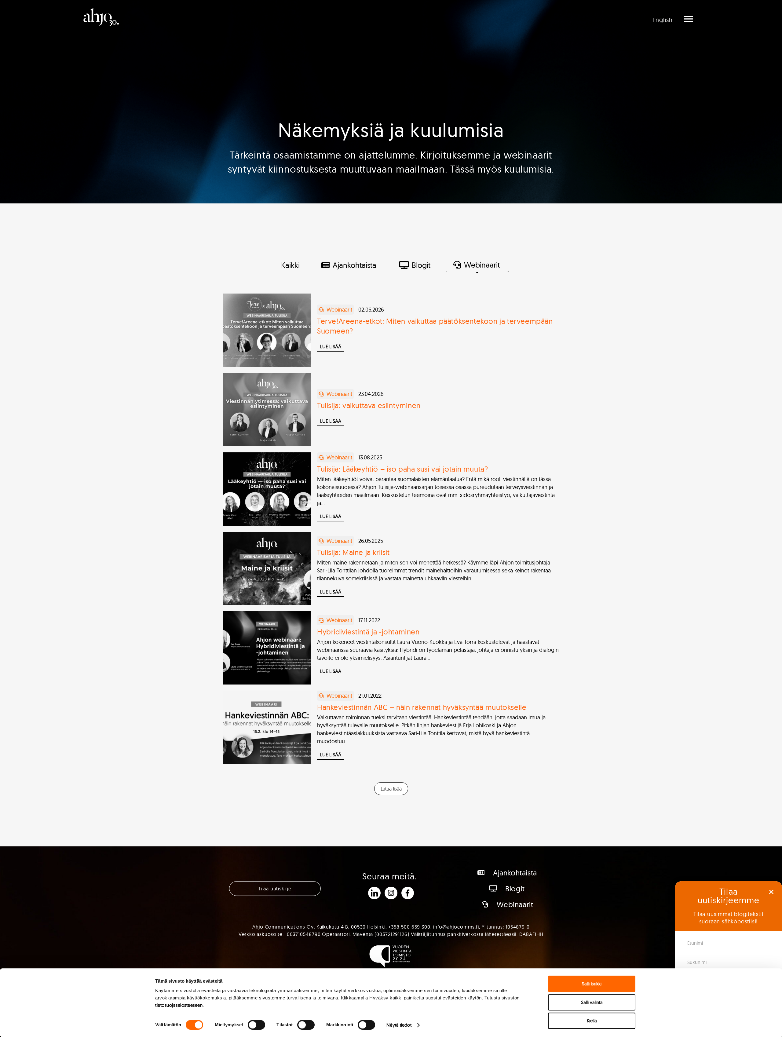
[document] (391, 518)
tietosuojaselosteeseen (179, 1005)
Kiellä (592, 1021)
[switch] (256, 1025)
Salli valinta (592, 1002)
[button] (771, 892)
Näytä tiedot (398, 1025)
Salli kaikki (591, 984)
